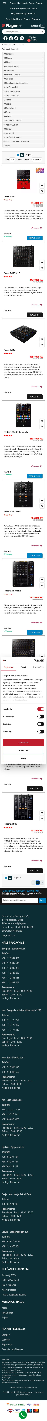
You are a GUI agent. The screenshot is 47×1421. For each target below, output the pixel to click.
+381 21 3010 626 (10, 1067)
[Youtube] (21, 38)
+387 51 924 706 (10, 1204)
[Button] (42, 31)
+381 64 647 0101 (10, 1119)
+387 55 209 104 (10, 1156)
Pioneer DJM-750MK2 (12, 591)
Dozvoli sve (23, 742)
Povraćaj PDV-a (9, 1275)
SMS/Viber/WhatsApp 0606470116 (23, 14)
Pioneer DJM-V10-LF (12, 273)
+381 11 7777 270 (11, 1024)
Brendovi (13, 3)
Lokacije (25, 3)
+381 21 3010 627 (10, 1072)
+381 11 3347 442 (10, 958)
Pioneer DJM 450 (10, 824)
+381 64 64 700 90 (11, 1241)
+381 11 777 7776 (11, 1020)
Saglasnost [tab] (8, 667)
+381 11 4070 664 (10, 1246)
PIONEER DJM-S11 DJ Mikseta (16, 432)
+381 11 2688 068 (10, 977)
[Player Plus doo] (12, 25)
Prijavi (42, 900)
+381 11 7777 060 (11, 1029)
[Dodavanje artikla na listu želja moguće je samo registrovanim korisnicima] (42, 185)
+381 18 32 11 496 (11, 1109)
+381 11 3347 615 (10, 963)
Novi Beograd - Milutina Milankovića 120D (21, 1010)
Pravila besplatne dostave (14, 1294)
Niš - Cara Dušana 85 (12, 1099)
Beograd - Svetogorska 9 (13, 948)
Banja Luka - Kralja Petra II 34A (16, 1194)
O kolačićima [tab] (38, 667)
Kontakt (34, 8)
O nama (31, 3)
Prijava (5, 1317)
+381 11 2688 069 (10, 982)
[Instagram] (11, 38)
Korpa (4, 1307)
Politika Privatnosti (10, 1280)
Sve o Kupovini (9, 1285)
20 (12, 159)
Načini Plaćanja (9, 1289)
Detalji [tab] (23, 667)
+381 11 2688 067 (10, 972)
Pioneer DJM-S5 (10, 196)
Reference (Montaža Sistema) (20, 8)
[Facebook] (5, 38)
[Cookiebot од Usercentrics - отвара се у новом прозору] (33, 660)
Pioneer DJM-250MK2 (12, 511)
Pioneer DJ (12, 45)
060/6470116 (8, 935)
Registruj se (36, 19)
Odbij (23, 758)
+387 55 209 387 (10, 1161)
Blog (18, 3)
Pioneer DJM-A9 (10, 350)
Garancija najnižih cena (12, 1349)
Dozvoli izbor (23, 750)
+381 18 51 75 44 (10, 1114)
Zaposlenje (39, 3)
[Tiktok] (16, 38)
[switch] (40, 716)
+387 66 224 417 (10, 1166)
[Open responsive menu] (42, 26)
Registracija (7, 1312)
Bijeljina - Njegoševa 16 (13, 1147)
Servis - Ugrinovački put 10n (15, 1231)
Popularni (36, 159)
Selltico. (28, 1395)
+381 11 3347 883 (10, 968)
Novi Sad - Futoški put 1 (13, 1057)
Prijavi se (27, 19)
